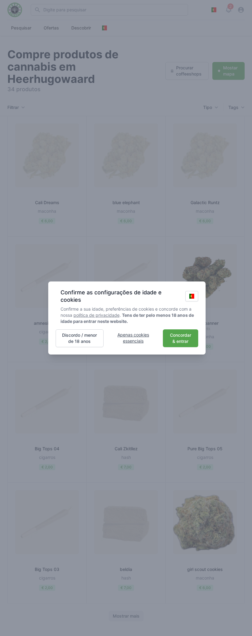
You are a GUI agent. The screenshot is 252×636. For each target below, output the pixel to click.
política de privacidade (96, 315)
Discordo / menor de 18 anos (79, 338)
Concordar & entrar (180, 338)
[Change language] (191, 296)
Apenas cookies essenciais (133, 337)
